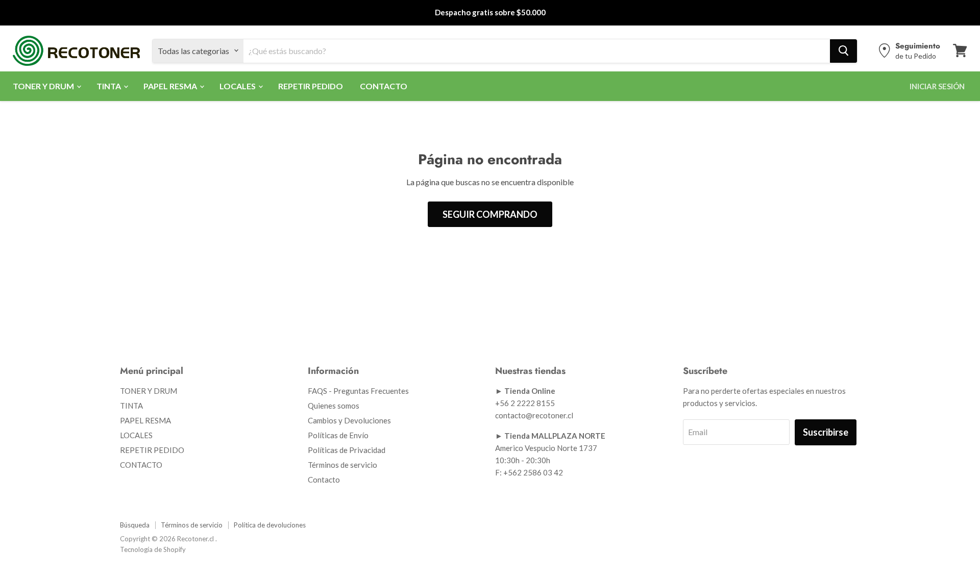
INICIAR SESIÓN (937, 85)
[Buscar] (843, 50)
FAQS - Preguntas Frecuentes (358, 390)
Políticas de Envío (338, 435)
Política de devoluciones (270, 525)
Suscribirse (825, 432)
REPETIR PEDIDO (310, 85)
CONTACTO (383, 85)
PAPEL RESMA (171, 85)
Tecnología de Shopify (153, 549)
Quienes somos (333, 405)
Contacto (324, 479)
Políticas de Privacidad (346, 450)
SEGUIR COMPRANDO (490, 214)
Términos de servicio (342, 464)
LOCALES (238, 85)
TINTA (109, 85)
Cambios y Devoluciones (349, 420)
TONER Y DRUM (44, 85)
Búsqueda (135, 525)
